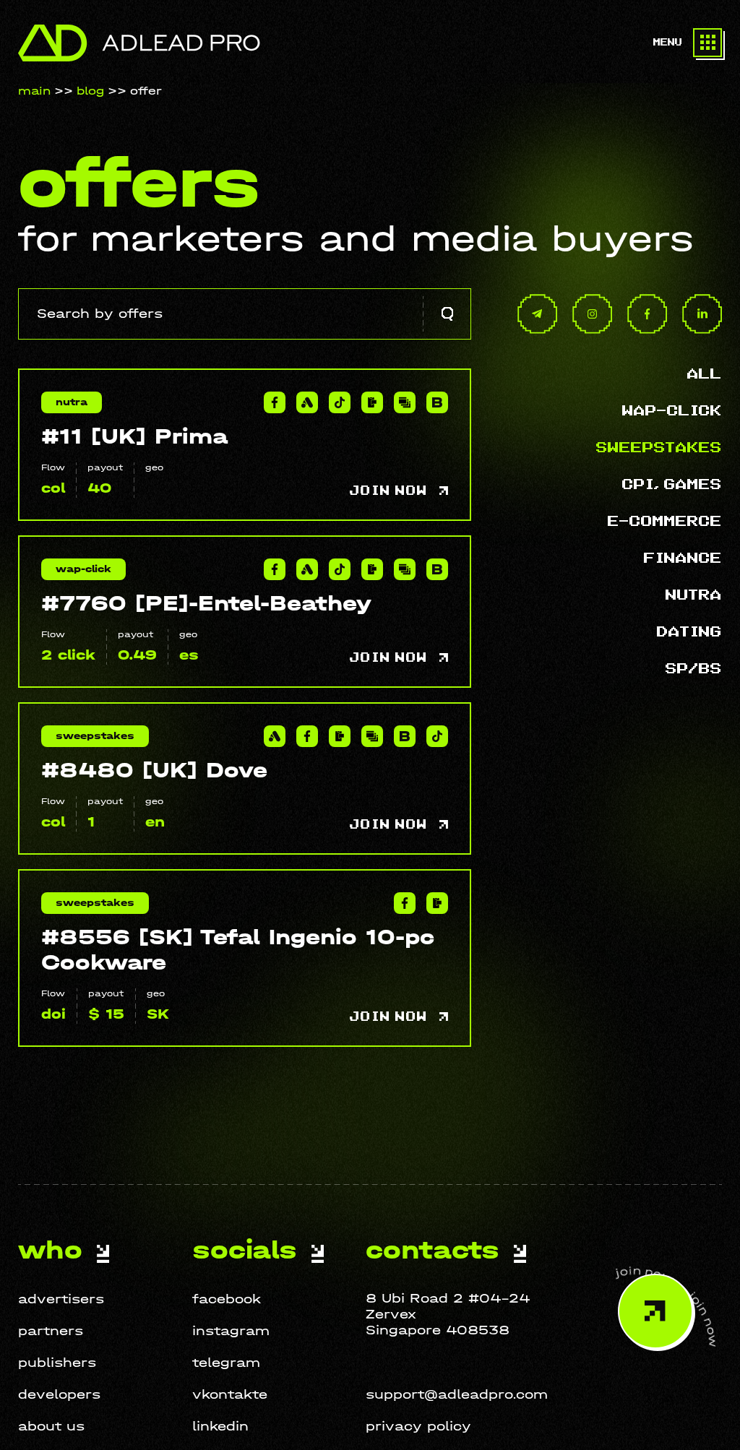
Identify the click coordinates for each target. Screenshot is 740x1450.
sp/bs (694, 669)
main (34, 91)
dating (689, 632)
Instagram (231, 1331)
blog (90, 91)
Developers (59, 1394)
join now (391, 491)
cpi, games (672, 485)
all (704, 374)
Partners (50, 1331)
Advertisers (61, 1299)
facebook (226, 1299)
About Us (51, 1426)
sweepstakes (659, 448)
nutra (694, 595)
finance (683, 558)
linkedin (220, 1426)
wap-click (672, 411)
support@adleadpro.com (457, 1394)
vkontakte (229, 1394)
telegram (226, 1363)
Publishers (57, 1363)
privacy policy (418, 1426)
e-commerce (665, 521)
